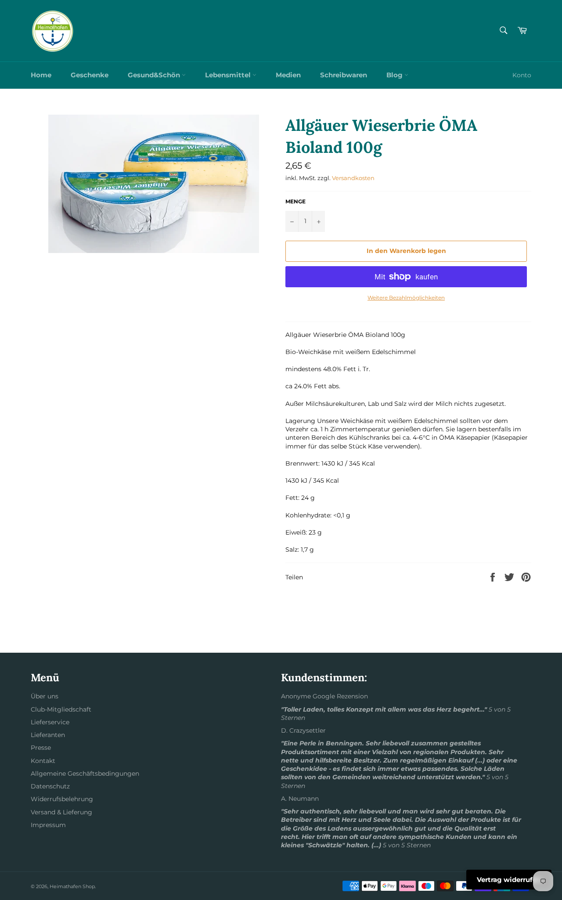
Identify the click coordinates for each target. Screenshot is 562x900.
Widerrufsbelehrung (62, 799)
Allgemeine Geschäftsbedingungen (85, 773)
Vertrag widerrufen (509, 879)
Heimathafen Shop (72, 886)
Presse (41, 748)
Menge (295, 201)
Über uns (44, 696)
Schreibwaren (343, 75)
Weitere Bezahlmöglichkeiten (406, 297)
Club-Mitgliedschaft (61, 709)
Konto (521, 75)
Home (41, 75)
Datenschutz (50, 786)
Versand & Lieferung (61, 812)
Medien (288, 75)
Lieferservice (50, 722)
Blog (395, 75)
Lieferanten (48, 735)
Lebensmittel (228, 75)
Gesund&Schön (155, 75)
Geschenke (89, 75)
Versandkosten (353, 177)
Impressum (48, 825)
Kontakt (43, 761)
